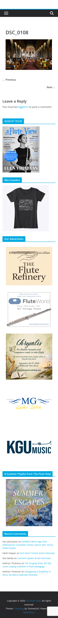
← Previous (9, 79)
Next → (51, 87)
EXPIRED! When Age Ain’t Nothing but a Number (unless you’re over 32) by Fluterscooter (27, 545)
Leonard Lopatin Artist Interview (34, 558)
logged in (23, 107)
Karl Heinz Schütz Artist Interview (37, 553)
